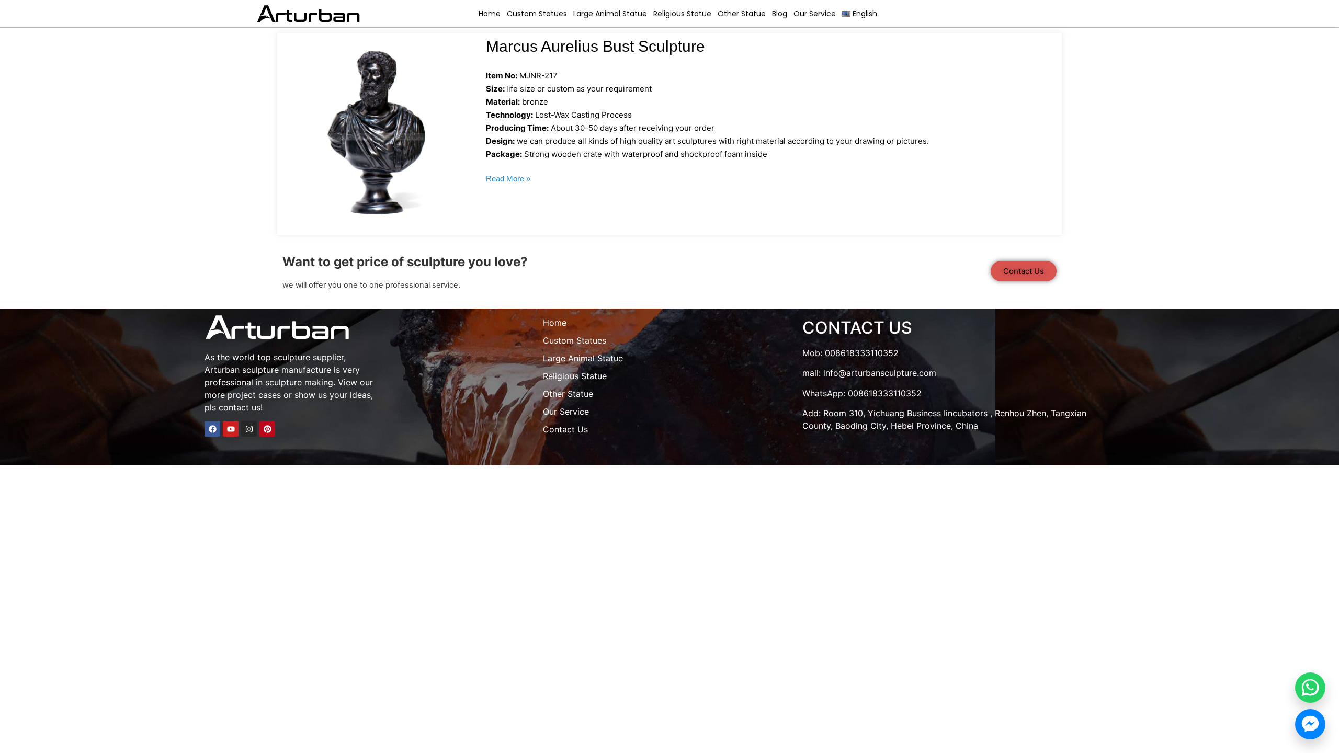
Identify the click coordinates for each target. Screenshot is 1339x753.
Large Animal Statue (610, 13)
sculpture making (299, 382)
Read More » (508, 178)
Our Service (814, 13)
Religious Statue (682, 13)
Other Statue (742, 13)
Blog (779, 13)
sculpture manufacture (286, 369)
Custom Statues (537, 13)
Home (490, 13)
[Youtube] (231, 429)
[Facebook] (212, 429)
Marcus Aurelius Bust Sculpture (595, 46)
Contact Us (565, 429)
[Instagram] (249, 429)
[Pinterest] (267, 429)
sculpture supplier (309, 357)
